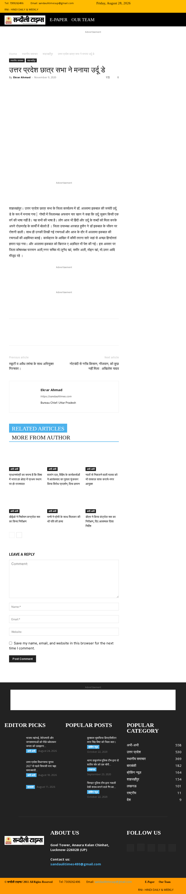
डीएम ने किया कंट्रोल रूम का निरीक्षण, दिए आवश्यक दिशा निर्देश (101, 521)
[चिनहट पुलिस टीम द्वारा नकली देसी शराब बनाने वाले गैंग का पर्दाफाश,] (75, 787)
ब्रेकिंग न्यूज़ (93, 746)
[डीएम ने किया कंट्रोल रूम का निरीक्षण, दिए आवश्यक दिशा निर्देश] (102, 501)
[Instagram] (155, 3)
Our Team (83, 19)
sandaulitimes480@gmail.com (75, 864)
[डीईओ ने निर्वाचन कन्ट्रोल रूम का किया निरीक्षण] (25, 501)
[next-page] (19, 535)
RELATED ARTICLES (38, 428)
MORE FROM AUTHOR (41, 437)
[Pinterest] (62, 95)
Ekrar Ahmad (22, 77)
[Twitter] (163, 3)
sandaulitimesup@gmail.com (56, 3)
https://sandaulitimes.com (56, 396)
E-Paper (58, 19)
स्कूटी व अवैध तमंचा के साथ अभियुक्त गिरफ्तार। (31, 366)
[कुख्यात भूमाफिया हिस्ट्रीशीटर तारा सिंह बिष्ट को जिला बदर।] (75, 740)
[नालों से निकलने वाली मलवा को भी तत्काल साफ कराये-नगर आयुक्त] (102, 459)
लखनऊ (91, 769)
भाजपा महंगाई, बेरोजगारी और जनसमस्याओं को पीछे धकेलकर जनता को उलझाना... (41, 742)
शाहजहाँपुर (48, 54)
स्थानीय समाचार (30, 54)
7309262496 (16, 3)
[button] (141, 3)
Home (13, 54)
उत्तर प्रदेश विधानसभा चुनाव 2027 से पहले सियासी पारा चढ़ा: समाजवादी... (41, 766)
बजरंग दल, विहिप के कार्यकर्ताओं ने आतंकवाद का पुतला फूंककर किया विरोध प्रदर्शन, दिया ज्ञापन (63, 479)
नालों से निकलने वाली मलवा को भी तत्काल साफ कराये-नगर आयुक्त (101, 479)
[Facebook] (148, 3)
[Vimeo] (170, 3)
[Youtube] (178, 3)
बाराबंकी (30, 786)
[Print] (93, 95)
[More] (104, 95)
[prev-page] (12, 535)
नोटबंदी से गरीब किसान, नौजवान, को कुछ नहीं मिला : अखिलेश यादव (94, 366)
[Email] (83, 95)
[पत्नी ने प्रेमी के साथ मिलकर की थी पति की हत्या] (64, 501)
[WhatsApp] (73, 95)
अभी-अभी (14, 469)
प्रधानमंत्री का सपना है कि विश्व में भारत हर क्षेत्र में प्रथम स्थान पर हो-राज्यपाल (25, 479)
